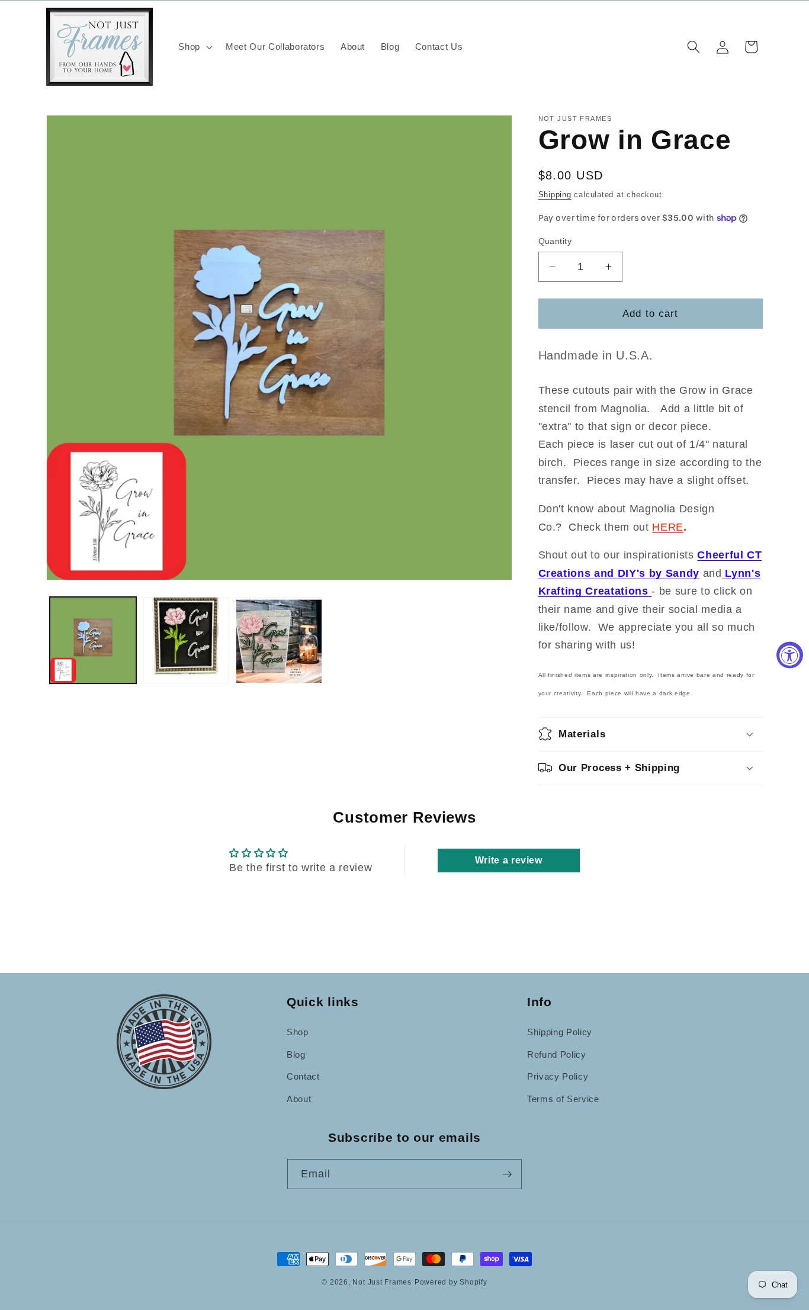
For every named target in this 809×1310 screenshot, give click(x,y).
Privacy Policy (557, 1076)
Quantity (555, 241)
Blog (296, 1054)
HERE (667, 527)
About (299, 1099)
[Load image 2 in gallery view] (186, 640)
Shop (298, 1032)
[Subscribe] (507, 1174)
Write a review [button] (508, 860)
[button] (194, 46)
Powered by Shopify (451, 1282)
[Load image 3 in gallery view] (279, 640)
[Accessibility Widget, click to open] (789, 655)
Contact (303, 1076)
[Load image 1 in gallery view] (93, 640)
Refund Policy (556, 1054)
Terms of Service (563, 1099)
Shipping (555, 194)
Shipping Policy (559, 1032)
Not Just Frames (382, 1282)
